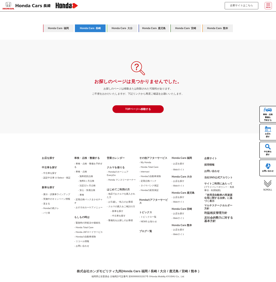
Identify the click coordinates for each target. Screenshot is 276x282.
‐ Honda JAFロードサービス (88, 232)
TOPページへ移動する (138, 109)
